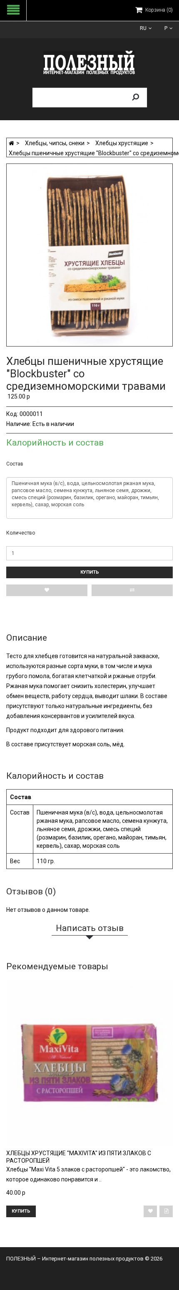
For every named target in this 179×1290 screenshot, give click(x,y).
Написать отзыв (86, 349)
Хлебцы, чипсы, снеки (55, 143)
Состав (14, 464)
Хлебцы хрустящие (121, 143)
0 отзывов (53, 349)
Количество (20, 533)
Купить (89, 572)
